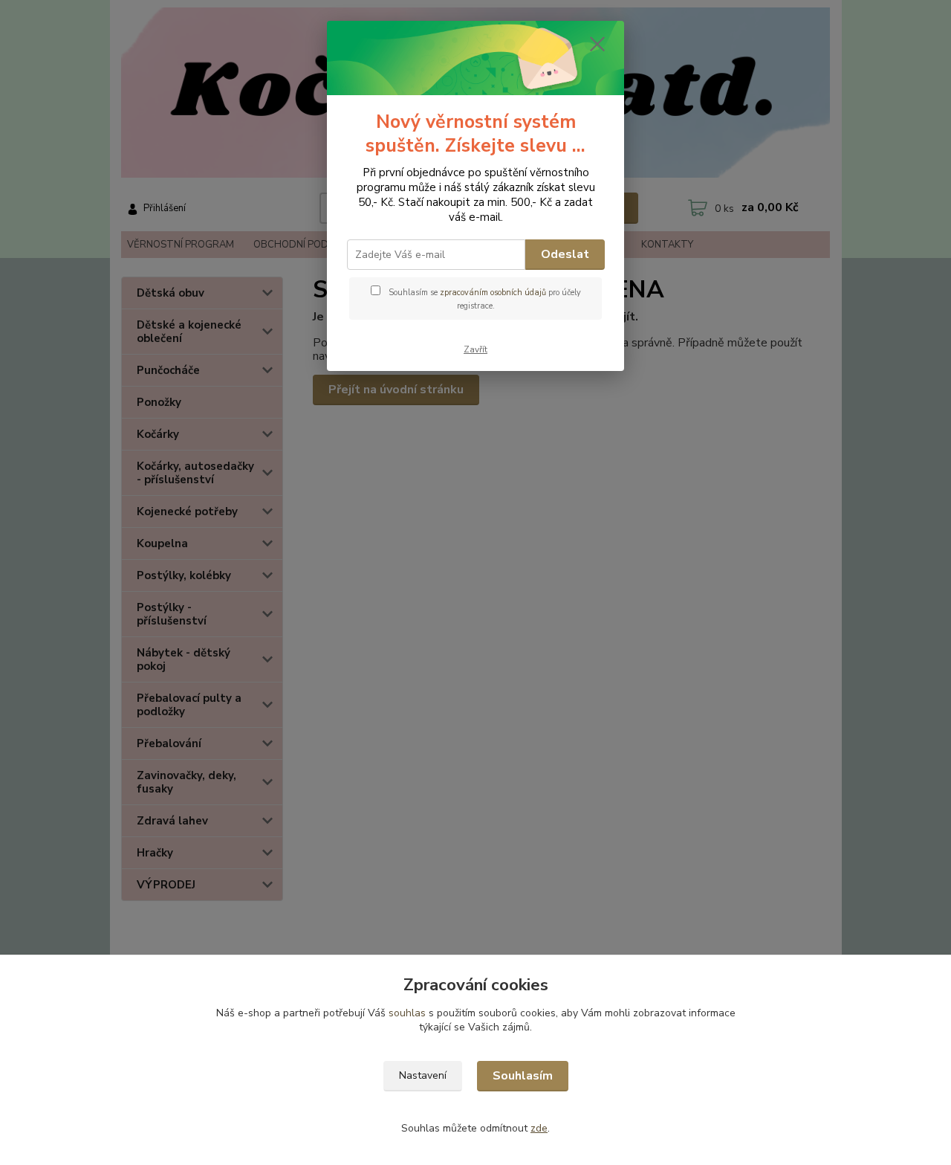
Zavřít (475, 349)
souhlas (407, 1013)
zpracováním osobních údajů (493, 292)
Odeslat (565, 254)
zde (539, 1128)
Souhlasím (523, 1076)
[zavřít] (597, 44)
